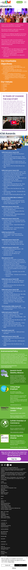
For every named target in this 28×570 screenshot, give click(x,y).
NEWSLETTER (4, 556)
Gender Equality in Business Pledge (18, 447)
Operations (3, 515)
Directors (3, 512)
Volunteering (4, 534)
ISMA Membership (5, 504)
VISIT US (3, 546)
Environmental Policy (5, 503)
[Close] (26, 558)
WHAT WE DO (4, 485)
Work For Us (4, 532)
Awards (2, 502)
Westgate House (4, 549)
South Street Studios (5, 547)
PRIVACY (3, 551)
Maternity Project (4, 492)
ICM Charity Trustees (5, 517)
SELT (2, 498)
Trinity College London (6, 506)
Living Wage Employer (6, 505)
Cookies (3, 553)
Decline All (7, 565)
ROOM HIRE (3, 536)
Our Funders (4, 483)
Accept (20, 565)
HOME (2, 481)
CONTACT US (4, 544)
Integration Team (4, 514)
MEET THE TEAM (4, 511)
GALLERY (3, 538)
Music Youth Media (5, 516)
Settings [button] (14, 568)
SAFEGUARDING (4, 529)
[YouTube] (11, 465)
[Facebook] (5, 465)
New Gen (3, 489)
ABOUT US (3, 500)
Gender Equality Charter (6, 509)
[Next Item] (25, 142)
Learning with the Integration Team (8, 487)
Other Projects (4, 493)
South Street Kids (5, 486)
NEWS (2, 496)
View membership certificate (16, 432)
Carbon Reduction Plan (6, 366)
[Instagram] (2, 465)
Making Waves (4, 490)
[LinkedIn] (8, 465)
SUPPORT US (4, 523)
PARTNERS (3, 541)
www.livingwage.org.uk (15, 404)
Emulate (2, 491)
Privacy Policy (4, 552)
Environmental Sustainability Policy (9, 365)
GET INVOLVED (4, 531)
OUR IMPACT (4, 520)
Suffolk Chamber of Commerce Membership (10, 508)
